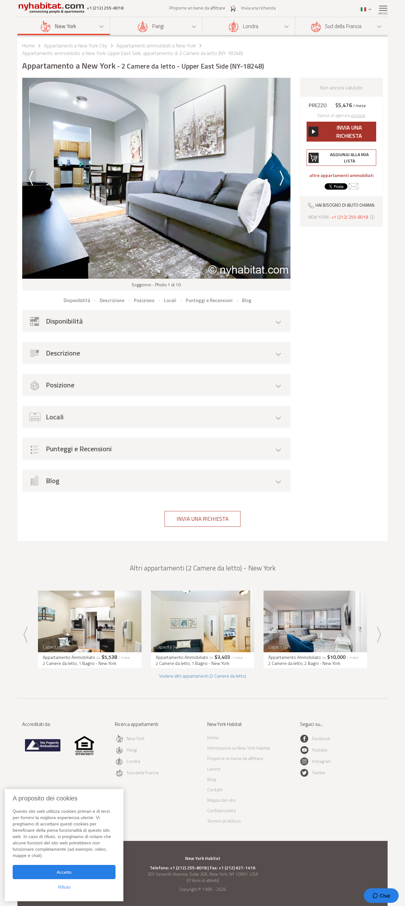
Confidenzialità (221, 810)
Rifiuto (64, 887)
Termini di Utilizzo (224, 821)
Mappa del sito (221, 800)
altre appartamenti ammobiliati (341, 175)
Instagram (321, 761)
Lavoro (214, 768)
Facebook (321, 738)
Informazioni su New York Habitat (238, 748)
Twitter (319, 772)
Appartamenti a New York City (75, 45)
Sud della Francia (343, 26)
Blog (211, 779)
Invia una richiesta (258, 7)
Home (28, 45)
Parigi (158, 26)
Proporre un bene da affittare (197, 7)
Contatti (215, 789)
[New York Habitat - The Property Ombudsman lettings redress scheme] (43, 750)
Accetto (64, 872)
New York (65, 26)
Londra (250, 26)
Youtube (319, 749)
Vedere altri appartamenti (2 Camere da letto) (202, 675)
